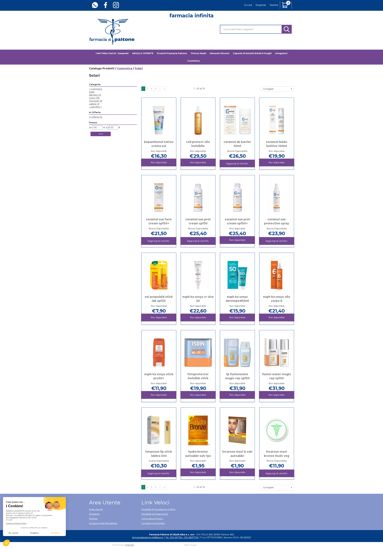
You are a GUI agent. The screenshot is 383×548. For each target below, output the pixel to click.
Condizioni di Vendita (153, 523)
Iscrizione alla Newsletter (103, 523)
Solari (92, 92)
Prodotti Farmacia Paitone (172, 53)
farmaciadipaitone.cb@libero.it (148, 537)
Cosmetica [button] (193, 60)
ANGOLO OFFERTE (142, 53)
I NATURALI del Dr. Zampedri (112, 53)
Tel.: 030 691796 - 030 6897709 (181, 537)
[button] (277, 88)
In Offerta (95, 117)
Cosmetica (124, 68)
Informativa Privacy (152, 518)
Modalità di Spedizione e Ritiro (158, 509)
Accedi (248, 5)
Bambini (95, 95)
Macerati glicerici (219, 53)
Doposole (95, 101)
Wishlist (274, 5)
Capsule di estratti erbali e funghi (252, 53)
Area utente (96, 509)
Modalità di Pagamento (154, 514)
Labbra (94, 104)
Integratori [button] (281, 53)
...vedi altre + (95, 107)
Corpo (94, 98)
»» (164, 88)
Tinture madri (198, 53)
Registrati (261, 5)
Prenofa (129, 545)
